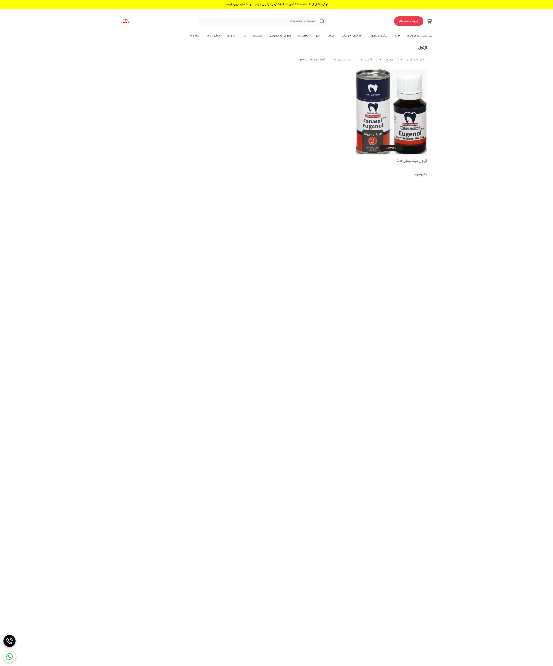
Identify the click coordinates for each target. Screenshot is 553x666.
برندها (389, 60)
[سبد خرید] (429, 21)
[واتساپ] (9, 656)
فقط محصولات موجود (311, 60)
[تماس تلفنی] (9, 641)
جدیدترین (412, 60)
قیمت (368, 60)
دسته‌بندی (344, 60)
